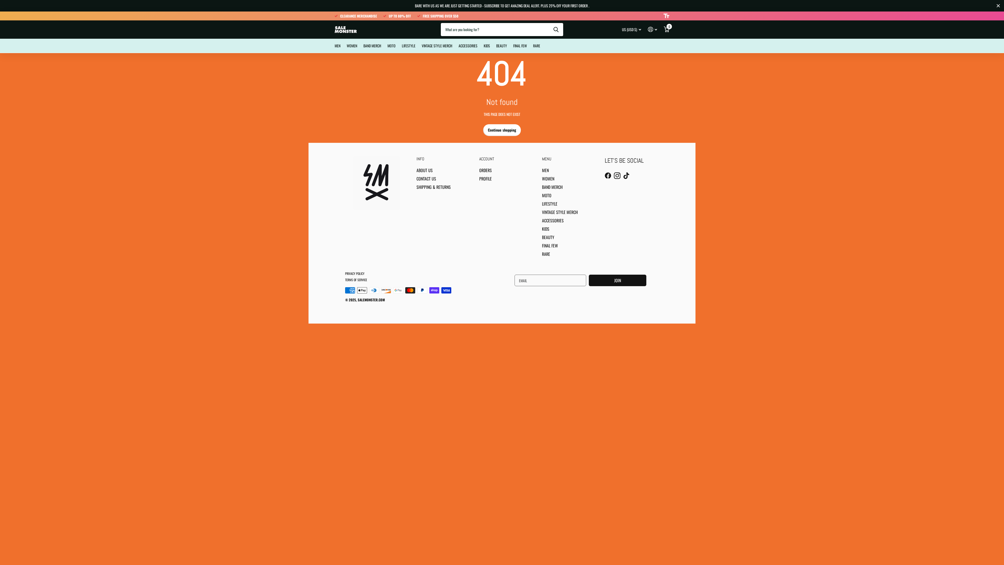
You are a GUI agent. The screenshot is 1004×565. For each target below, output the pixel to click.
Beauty (501, 45)
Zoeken (556, 29)
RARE (536, 45)
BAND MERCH (372, 45)
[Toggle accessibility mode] (666, 16)
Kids (487, 45)
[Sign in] (652, 29)
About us (425, 170)
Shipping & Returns (434, 187)
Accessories (468, 45)
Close (998, 6)
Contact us (426, 179)
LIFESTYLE (408, 45)
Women (352, 45)
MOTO (391, 45)
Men (337, 45)
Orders (485, 170)
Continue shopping (502, 130)
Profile (485, 179)
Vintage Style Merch (437, 45)
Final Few (520, 45)
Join (617, 280)
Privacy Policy (354, 273)
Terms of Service (356, 280)
